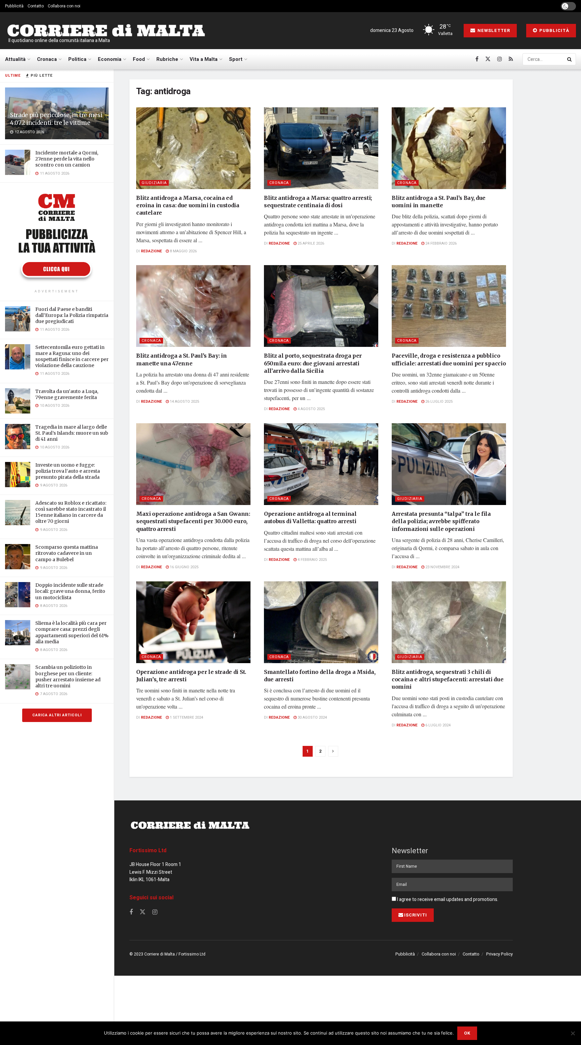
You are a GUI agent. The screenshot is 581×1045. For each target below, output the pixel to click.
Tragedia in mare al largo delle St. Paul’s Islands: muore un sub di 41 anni (71, 433)
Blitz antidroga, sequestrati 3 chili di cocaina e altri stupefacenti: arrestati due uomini (447, 679)
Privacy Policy (499, 954)
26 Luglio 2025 (438, 401)
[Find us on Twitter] (488, 59)
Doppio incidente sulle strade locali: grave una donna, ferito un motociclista (70, 591)
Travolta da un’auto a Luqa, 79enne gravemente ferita (66, 394)
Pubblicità (14, 6)
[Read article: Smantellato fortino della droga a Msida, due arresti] (321, 622)
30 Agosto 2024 (312, 717)
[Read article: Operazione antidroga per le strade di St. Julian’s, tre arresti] (193, 622)
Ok (467, 1033)
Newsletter (493, 30)
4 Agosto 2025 (311, 409)
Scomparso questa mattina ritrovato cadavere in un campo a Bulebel (66, 553)
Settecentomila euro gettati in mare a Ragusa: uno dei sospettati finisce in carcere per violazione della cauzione (72, 356)
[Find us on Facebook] (476, 59)
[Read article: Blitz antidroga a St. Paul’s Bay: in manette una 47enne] (193, 306)
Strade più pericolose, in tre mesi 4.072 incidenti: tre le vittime (56, 119)
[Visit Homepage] (106, 31)
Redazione (151, 251)
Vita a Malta (204, 59)
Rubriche (167, 59)
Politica (77, 59)
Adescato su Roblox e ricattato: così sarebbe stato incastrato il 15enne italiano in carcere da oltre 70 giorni (70, 512)
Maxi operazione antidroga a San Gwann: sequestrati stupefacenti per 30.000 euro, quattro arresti (193, 521)
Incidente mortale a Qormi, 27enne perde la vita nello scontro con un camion (66, 159)
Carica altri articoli (57, 715)
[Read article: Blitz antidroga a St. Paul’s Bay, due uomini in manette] (449, 148)
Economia (109, 59)
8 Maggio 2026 (183, 251)
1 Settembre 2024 (186, 717)
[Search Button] (570, 59)
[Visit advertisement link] (57, 237)
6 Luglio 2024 (437, 725)
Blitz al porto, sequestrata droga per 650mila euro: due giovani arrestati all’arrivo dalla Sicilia (313, 363)
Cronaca (47, 59)
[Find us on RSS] (511, 59)
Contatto (36, 6)
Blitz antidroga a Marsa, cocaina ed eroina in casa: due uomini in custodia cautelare (187, 205)
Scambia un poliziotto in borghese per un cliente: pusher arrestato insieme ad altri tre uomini (68, 676)
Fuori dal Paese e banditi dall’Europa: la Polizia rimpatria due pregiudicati (71, 315)
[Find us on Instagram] (499, 59)
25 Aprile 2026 (310, 243)
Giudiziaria (154, 183)
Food (139, 59)
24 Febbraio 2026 (440, 243)
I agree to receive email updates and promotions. (447, 899)
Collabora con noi (64, 6)
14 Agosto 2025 (184, 401)
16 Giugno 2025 (183, 567)
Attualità (15, 59)
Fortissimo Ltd (147, 850)
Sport (235, 59)
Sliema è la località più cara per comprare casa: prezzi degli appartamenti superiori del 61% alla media (72, 632)
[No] (572, 1033)
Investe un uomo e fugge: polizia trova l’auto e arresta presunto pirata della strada (67, 471)
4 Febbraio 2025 (312, 560)
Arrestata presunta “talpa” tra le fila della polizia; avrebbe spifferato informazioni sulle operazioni (441, 521)
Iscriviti (415, 915)
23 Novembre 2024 (441, 567)
